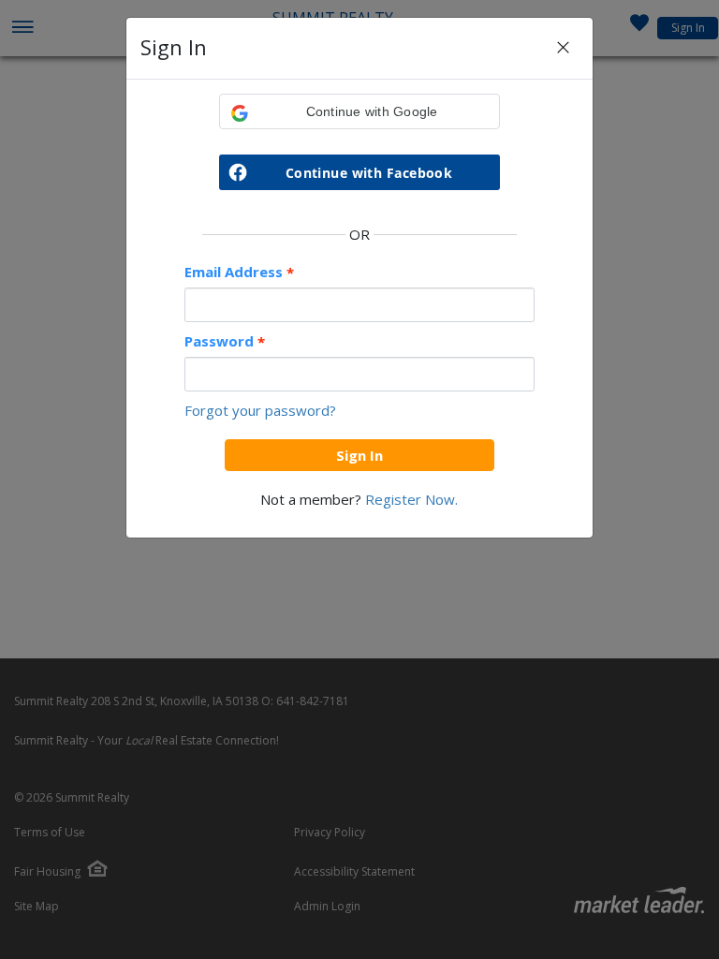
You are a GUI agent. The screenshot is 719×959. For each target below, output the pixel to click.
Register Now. (411, 499)
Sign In (359, 455)
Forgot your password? (260, 410)
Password (224, 341)
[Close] (563, 48)
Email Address (239, 272)
